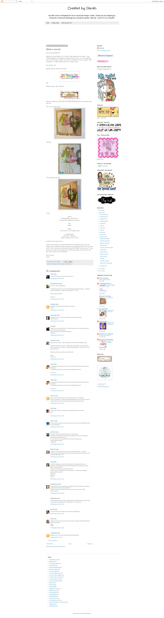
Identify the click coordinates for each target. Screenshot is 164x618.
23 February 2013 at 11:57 (57, 335)
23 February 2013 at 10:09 (57, 299)
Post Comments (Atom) (59, 546)
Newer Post (50, 544)
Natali (52, 518)
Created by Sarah (82, 8)
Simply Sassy (52, 590)
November (103, 216)
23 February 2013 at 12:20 (57, 359)
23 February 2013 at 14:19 (57, 403)
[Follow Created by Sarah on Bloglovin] (105, 56)
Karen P (52, 395)
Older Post (90, 544)
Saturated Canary (53, 588)
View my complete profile (103, 50)
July (101, 225)
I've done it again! (104, 261)
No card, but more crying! (106, 247)
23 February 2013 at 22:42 (57, 457)
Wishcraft (53, 449)
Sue (51, 326)
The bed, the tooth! (105, 241)
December (103, 214)
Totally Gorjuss (103, 321)
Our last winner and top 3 (105, 335)
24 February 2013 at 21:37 (57, 513)
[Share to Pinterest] (72, 262)
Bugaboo (51, 561)
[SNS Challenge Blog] (106, 203)
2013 (100, 212)
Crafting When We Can (105, 283)
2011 (100, 271)
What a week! (103, 245)
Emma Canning (53, 569)
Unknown (52, 304)
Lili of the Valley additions (55, 575)
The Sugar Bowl (103, 309)
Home (47, 23)
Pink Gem (51, 584)
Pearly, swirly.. (103, 256)
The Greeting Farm (54, 600)
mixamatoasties (54, 283)
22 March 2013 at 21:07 (56, 537)
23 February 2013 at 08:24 (57, 278)
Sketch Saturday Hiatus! (104, 279)
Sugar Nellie (52, 596)
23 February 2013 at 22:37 (57, 444)
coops (52, 364)
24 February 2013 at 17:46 (57, 504)
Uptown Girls (68, 263)
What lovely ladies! (105, 238)
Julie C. (52, 421)
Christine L (53, 340)
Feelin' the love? (104, 254)
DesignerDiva (54, 484)
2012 (100, 268)
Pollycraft (51, 586)
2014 (100, 210)
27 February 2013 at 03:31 (57, 528)
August (102, 223)
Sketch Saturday (103, 278)
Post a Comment (52, 540)
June (101, 228)
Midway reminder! (104, 243)
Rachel (52, 509)
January (102, 266)
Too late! (102, 258)
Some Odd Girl (53, 592)
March (102, 234)
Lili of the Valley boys (54, 579)
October (102, 219)
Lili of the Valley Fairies (55, 573)
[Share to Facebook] (70, 262)
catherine (53, 432)
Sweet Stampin (54, 60)
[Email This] (64, 262)
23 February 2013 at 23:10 (57, 479)
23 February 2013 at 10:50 (57, 321)
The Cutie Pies (53, 598)
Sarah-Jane (53, 315)
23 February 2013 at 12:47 (57, 375)
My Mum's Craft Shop (105, 296)
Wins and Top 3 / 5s (67, 23)
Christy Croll (52, 565)
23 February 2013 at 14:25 (57, 416)
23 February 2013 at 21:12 (57, 427)
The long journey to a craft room (57, 602)
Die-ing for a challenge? (106, 263)
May (101, 230)
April (101, 232)
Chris (51, 408)
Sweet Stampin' (61, 263)
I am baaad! (103, 249)
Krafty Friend (110, 297)
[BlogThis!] (66, 262)
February (102, 236)
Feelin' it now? (103, 252)
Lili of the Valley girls (54, 581)
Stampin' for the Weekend (106, 334)
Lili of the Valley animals (55, 577)
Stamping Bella (53, 263)
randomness (52, 606)
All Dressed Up (53, 559)
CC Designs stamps (54, 563)
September (103, 221)
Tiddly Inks (52, 604)
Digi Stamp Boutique (54, 567)
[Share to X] (68, 262)
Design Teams (55, 23)
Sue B (52, 462)
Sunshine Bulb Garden (103, 386)
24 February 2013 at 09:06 (57, 493)
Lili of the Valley (53, 571)
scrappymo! (53, 533)
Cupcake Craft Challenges (106, 339)
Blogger (89, 613)
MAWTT (51, 582)
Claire (52, 274)
